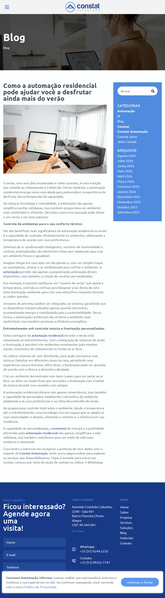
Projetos (126, 517)
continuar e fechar (140, 582)
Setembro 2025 (128, 212)
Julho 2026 (125, 161)
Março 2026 (125, 181)
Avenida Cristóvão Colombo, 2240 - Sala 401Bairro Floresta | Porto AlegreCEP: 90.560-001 (92, 516)
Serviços (126, 522)
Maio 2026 (124, 171)
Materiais (126, 538)
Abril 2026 (124, 176)
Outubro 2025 (127, 207)
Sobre (124, 512)
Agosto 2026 (126, 156)
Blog (120, 121)
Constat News (127, 136)
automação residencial (47, 335)
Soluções (126, 528)
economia (59, 428)
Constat (123, 126)
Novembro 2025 (129, 202)
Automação (126, 111)
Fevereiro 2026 (128, 186)
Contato (126, 543)
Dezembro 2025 (128, 197)
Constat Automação (33, 453)
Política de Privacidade (40, 587)
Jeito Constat (126, 142)
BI (118, 116)
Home (124, 507)
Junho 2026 (125, 166)
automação (11, 272)
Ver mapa (78, 531)
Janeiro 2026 (126, 191)
